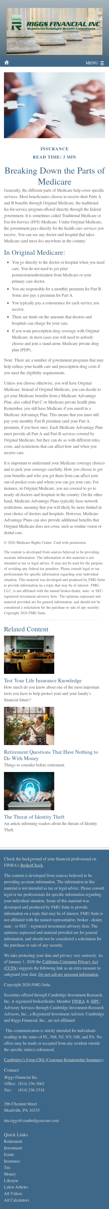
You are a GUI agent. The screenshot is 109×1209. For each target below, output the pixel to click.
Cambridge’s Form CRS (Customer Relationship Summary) (53, 1059)
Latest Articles (16, 1186)
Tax (7, 1167)
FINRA (78, 1001)
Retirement (13, 1141)
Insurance (12, 1161)
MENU (92, 62)
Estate (9, 1154)
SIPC (95, 1001)
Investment (13, 1147)
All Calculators (16, 1200)
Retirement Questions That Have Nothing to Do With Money (51, 755)
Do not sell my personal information (68, 974)
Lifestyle (11, 1180)
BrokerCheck (31, 865)
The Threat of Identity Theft (34, 816)
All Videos (13, 1193)
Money (10, 1174)
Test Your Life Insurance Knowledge (43, 680)
